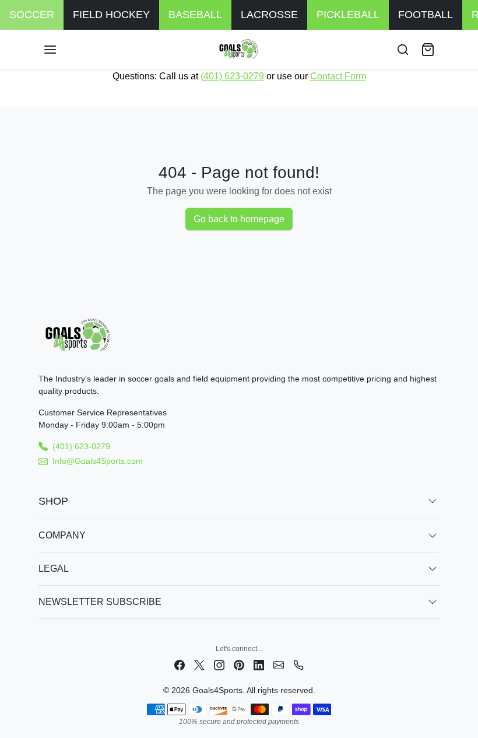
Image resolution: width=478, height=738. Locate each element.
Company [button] (62, 535)
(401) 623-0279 (232, 76)
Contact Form (338, 76)
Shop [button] (53, 501)
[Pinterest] (239, 664)
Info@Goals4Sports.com (97, 461)
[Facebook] (179, 664)
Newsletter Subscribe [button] (99, 602)
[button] (61, 49)
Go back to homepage (239, 219)
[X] (199, 664)
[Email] (279, 664)
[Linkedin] (259, 664)
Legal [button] (53, 568)
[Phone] (298, 664)
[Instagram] (219, 664)
